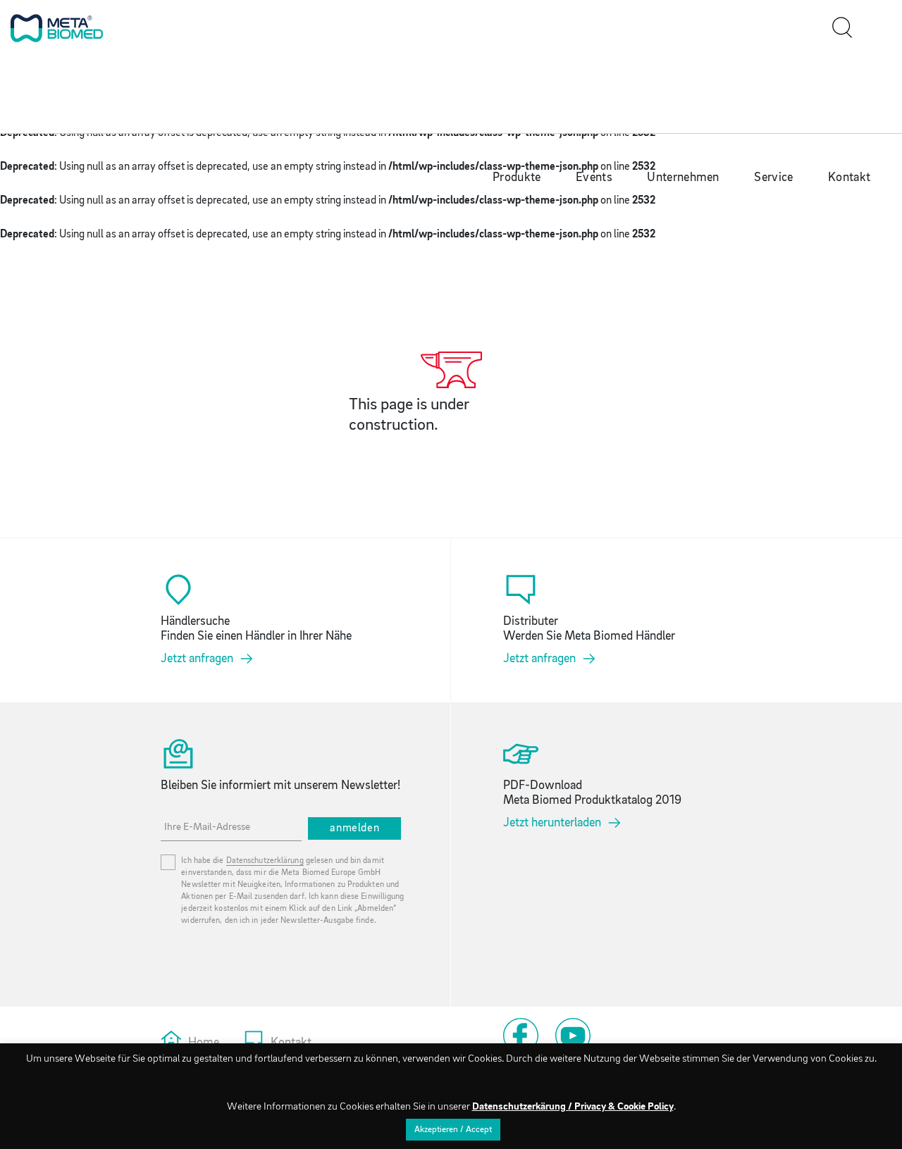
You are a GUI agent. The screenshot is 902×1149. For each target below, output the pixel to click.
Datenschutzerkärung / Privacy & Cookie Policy (573, 1107)
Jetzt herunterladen (552, 823)
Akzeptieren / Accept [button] (453, 1129)
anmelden (354, 828)
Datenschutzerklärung (265, 861)
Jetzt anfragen (197, 659)
